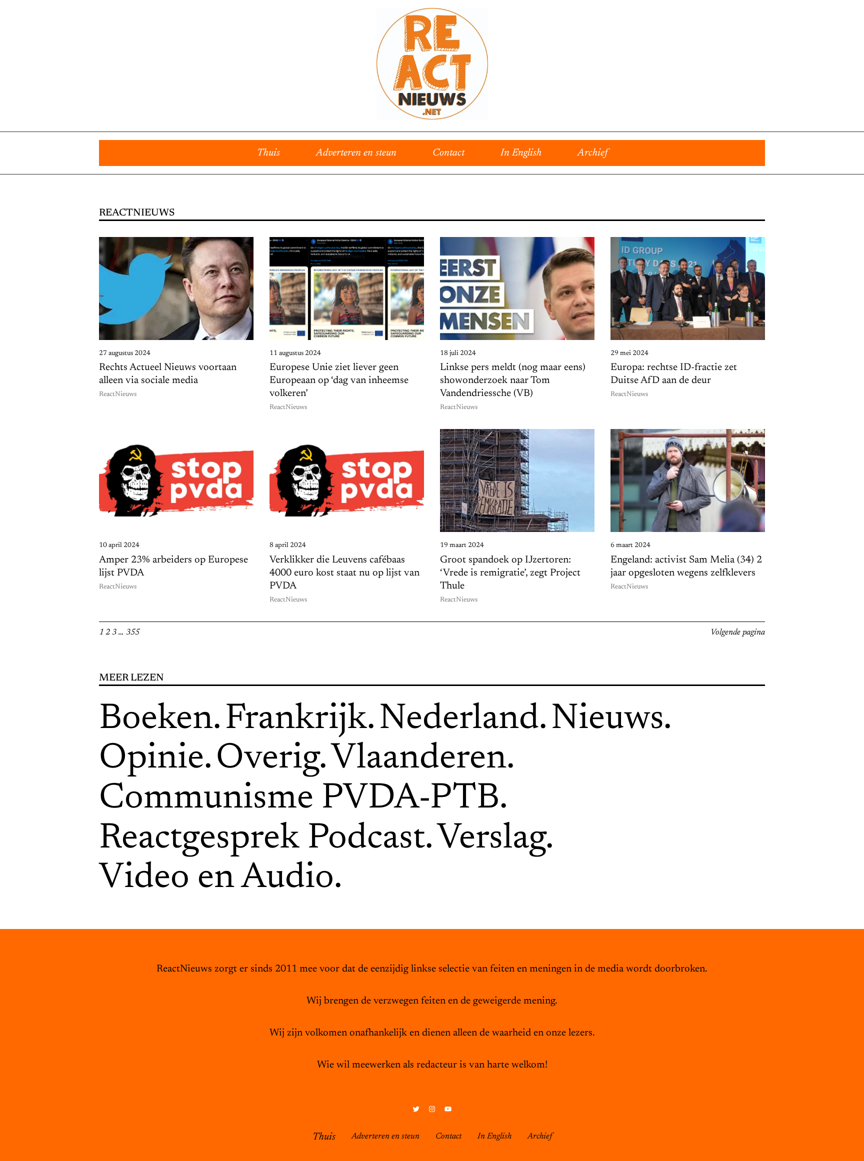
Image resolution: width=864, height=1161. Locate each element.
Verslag (491, 839)
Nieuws (607, 720)
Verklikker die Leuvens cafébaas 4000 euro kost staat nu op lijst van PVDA (345, 573)
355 (133, 632)
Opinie (151, 759)
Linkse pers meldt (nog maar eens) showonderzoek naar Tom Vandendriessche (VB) (513, 380)
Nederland (459, 720)
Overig (267, 759)
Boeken (156, 720)
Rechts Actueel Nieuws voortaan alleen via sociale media (167, 374)
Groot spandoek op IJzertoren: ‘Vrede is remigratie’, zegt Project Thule (510, 573)
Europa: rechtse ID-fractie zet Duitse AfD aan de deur (673, 374)
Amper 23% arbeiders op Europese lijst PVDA (173, 566)
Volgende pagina (737, 632)
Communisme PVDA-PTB (299, 799)
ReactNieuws (117, 394)
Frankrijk (296, 720)
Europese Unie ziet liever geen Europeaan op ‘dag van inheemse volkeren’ (339, 380)
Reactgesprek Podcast (262, 839)
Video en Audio (216, 878)
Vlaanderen (418, 759)
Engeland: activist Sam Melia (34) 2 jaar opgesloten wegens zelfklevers (686, 566)
